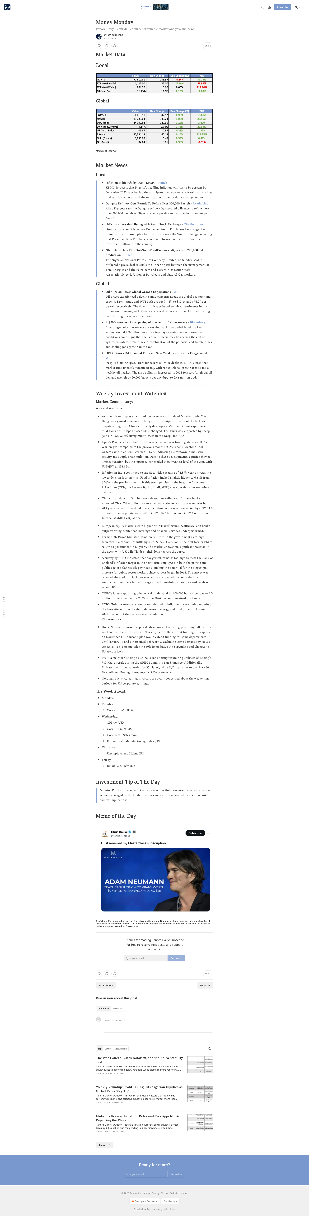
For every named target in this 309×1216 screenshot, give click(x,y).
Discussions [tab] (121, 1048)
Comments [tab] (103, 1008)
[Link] (91, 54)
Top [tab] (100, 1048)
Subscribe (282, 7)
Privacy (155, 1193)
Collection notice (179, 1193)
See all (102, 1145)
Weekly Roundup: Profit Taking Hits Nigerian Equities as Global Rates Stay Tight (139, 1089)
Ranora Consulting (113, 35)
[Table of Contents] (3, 608)
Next (203, 985)
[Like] (99, 45)
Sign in (299, 7)
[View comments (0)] (107, 45)
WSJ (176, 292)
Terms (164, 1193)
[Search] (262, 7)
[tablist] (110, 1008)
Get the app (170, 1201)
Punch (162, 182)
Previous (108, 985)
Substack (138, 1209)
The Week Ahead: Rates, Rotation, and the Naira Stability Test (139, 1060)
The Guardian (193, 224)
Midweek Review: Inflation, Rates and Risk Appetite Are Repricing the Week (139, 1118)
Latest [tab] (108, 1048)
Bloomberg (197, 322)
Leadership (200, 203)
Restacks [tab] (117, 1008)
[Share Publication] (269, 7)
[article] (154, 1067)
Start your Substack (146, 1201)
